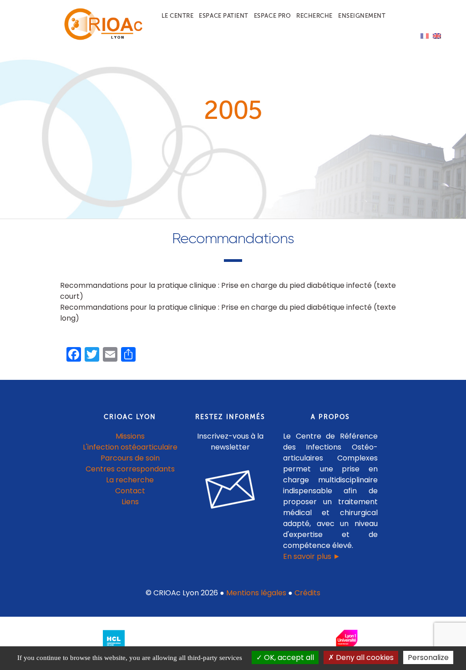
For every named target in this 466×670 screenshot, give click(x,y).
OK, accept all (288, 657)
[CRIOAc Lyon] (101, 38)
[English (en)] (437, 35)
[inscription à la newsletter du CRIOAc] (230, 516)
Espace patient (223, 15)
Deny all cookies (364, 657)
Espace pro (272, 15)
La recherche (130, 480)
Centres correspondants (130, 469)
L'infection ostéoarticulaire (130, 447)
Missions (130, 436)
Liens (130, 501)
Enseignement (361, 15)
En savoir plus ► (311, 556)
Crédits (307, 593)
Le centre (178, 15)
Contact (130, 491)
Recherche (314, 15)
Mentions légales (256, 593)
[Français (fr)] (424, 35)
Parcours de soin (130, 458)
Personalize (428, 657)
